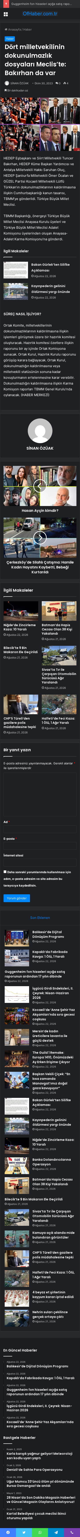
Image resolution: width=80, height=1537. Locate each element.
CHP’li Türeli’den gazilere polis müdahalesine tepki (20, 722)
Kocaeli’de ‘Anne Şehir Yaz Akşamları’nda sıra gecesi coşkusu (53, 1014)
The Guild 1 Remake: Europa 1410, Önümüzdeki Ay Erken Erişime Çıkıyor (52, 1057)
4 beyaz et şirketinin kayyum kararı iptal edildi (53, 1294)
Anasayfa (14, 29)
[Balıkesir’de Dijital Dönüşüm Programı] (17, 938)
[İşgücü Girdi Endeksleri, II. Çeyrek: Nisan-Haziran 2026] (17, 994)
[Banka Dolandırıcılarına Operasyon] (17, 1165)
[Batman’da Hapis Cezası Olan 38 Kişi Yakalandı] (59, 611)
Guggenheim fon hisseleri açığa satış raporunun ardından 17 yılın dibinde (35, 974)
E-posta (10, 838)
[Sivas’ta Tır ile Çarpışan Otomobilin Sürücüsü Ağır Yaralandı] (59, 655)
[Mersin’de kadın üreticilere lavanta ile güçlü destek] (17, 1037)
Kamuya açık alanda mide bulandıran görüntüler (53, 1235)
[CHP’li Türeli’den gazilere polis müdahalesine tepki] (21, 704)
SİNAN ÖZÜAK (19, 83)
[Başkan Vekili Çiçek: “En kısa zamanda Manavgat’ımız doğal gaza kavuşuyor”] (17, 1080)
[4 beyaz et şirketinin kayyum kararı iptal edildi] (17, 1298)
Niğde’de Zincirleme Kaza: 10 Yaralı (20, 627)
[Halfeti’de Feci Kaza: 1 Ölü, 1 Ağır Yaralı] (59, 704)
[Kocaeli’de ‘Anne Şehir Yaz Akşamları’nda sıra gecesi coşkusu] (17, 1016)
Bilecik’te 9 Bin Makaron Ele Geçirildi (21, 650)
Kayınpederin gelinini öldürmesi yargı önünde (51, 1122)
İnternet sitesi (13, 855)
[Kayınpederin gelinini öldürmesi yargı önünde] (16, 291)
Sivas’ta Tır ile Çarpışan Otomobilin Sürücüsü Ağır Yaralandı (59, 676)
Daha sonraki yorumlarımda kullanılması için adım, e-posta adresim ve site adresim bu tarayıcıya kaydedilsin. (37, 878)
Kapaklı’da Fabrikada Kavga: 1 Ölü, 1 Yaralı (50, 954)
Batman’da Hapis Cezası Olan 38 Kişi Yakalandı (57, 629)
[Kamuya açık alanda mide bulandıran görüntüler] (17, 1238)
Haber (27, 29)
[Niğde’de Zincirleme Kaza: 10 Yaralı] (21, 611)
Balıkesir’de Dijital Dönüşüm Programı (48, 934)
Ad (7, 822)
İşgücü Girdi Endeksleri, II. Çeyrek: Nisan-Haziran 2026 (52, 993)
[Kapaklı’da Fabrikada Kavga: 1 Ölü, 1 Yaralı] (17, 958)
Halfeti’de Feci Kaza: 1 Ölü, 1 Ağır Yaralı (58, 720)
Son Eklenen (40, 918)
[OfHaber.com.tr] (40, 13)
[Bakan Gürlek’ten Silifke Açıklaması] (16, 270)
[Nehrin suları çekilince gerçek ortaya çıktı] (17, 1318)
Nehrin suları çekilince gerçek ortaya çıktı (50, 1314)
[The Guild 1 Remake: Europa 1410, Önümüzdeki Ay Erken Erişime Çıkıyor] (17, 1058)
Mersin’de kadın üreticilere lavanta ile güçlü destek (49, 1036)
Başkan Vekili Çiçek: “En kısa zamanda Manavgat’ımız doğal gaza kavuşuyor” (51, 1081)
